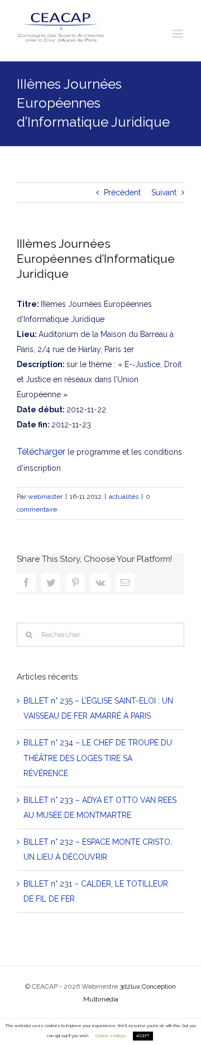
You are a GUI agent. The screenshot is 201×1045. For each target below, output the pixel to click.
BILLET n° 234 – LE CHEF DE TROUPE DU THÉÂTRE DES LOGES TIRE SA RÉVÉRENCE (97, 757)
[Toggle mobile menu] (178, 34)
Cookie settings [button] (110, 1035)
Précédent (122, 192)
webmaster (45, 496)
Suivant (163, 192)
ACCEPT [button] (143, 1036)
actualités (123, 496)
